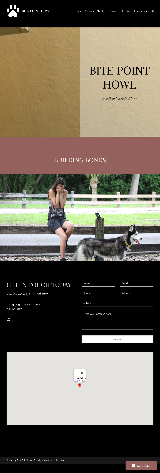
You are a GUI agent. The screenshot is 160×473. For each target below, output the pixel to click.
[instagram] (152, 11)
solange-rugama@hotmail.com (23, 304)
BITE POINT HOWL (36, 11)
